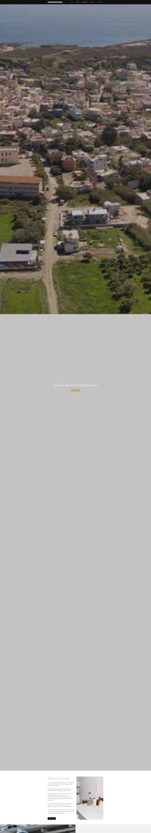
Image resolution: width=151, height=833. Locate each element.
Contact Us (100, 2)
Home (71, 2)
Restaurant (85, 2)
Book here (52, 818)
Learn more (75, 390)
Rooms (77, 2)
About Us (92, 2)
